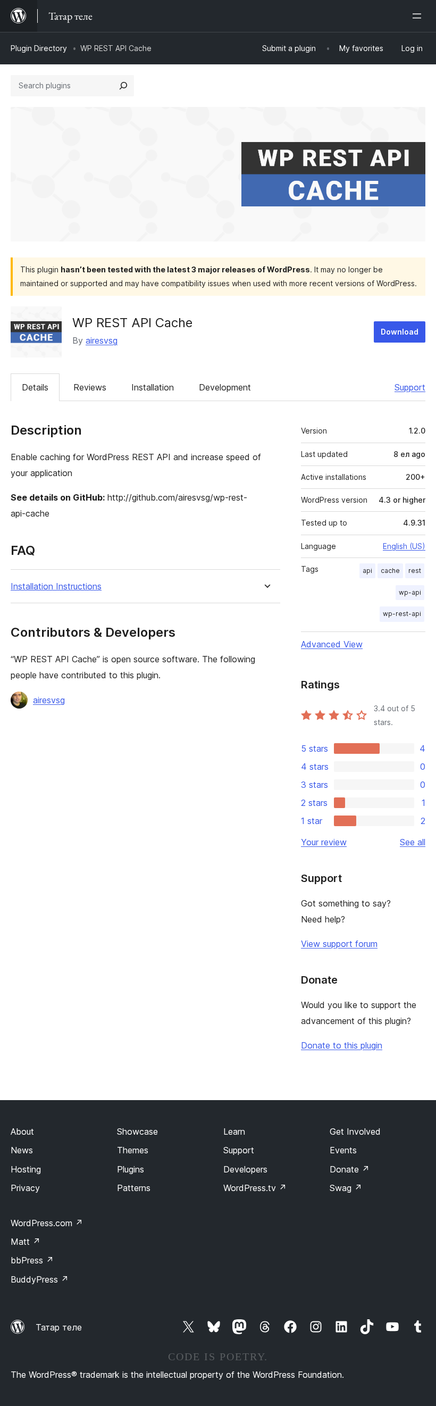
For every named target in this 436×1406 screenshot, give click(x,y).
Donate (350, 1169)
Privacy (25, 1188)
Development (225, 387)
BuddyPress (40, 1279)
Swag (346, 1188)
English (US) (404, 546)
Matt (25, 1241)
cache (390, 571)
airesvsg (102, 340)
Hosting (26, 1169)
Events (343, 1150)
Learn (234, 1131)
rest (414, 571)
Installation (152, 387)
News (22, 1150)
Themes (132, 1150)
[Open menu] (419, 16)
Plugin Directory (39, 48)
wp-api (410, 592)
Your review (324, 842)
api (367, 571)
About (22, 1131)
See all (412, 842)
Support (410, 387)
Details (35, 387)
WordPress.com (47, 1223)
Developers (245, 1169)
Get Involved (355, 1131)
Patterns (133, 1188)
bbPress (32, 1260)
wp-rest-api (402, 614)
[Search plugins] (123, 85)
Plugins (130, 1169)
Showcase (137, 1131)
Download (399, 331)
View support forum (339, 943)
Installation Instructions (56, 586)
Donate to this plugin (341, 1045)
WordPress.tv (255, 1188)
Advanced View (332, 644)
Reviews (89, 387)
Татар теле (59, 1327)
